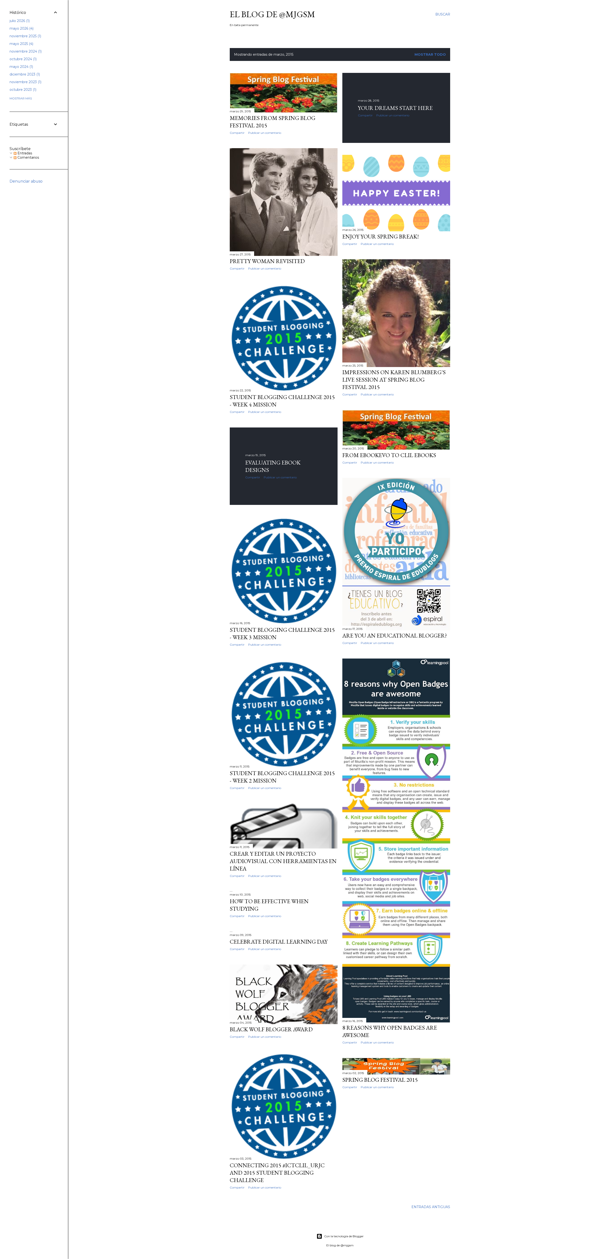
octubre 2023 (22, 89)
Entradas (24, 153)
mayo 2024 (21, 67)
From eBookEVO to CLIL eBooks (389, 455)
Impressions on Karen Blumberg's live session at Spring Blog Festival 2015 (394, 379)
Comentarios (27, 157)
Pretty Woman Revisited (267, 261)
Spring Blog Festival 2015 (380, 1079)
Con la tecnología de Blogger (344, 1236)
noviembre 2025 (25, 36)
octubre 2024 (23, 59)
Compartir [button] (237, 133)
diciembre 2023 (24, 74)
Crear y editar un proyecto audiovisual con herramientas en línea (283, 861)
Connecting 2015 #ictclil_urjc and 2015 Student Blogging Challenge (277, 1173)
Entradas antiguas (430, 1207)
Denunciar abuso (26, 181)
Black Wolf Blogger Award (271, 1029)
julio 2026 (19, 21)
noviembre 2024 (25, 51)
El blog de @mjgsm (272, 14)
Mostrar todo (430, 54)
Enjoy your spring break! (380, 236)
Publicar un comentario (264, 133)
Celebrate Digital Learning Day (279, 941)
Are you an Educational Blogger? (394, 635)
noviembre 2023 (25, 82)
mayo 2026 (21, 28)
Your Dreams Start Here (395, 108)
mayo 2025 (21, 44)
